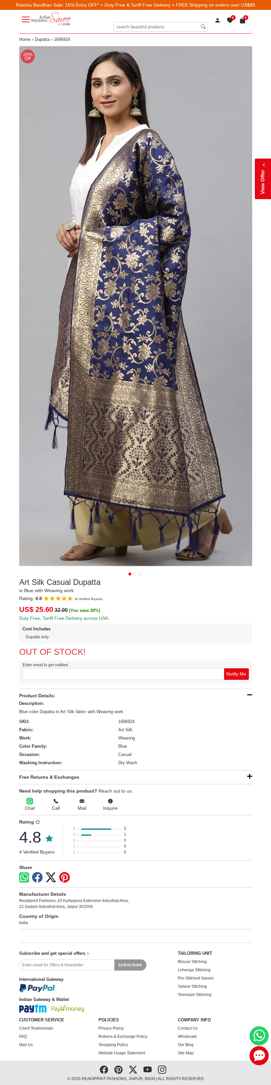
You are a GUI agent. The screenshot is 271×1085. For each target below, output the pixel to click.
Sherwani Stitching (195, 994)
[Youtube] (147, 1069)
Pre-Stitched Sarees (196, 978)
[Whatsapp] (24, 877)
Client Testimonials (36, 1028)
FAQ (23, 1036)
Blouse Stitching (192, 961)
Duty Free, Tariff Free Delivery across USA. (64, 618)
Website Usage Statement (121, 1053)
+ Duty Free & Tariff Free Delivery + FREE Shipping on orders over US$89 (177, 5)
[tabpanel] (135, 306)
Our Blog (186, 1044)
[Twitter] (51, 878)
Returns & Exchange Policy (122, 1036)
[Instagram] (162, 1069)
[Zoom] (135, 306)
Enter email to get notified (45, 665)
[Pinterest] (64, 878)
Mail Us (26, 1044)
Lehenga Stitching (194, 970)
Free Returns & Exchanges (49, 777)
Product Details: (37, 695)
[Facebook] (37, 878)
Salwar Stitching (192, 986)
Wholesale (187, 1036)
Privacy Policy (111, 1028)
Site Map (186, 1053)
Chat (30, 808)
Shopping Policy (113, 1044)
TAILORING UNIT (195, 953)
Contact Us (188, 1028)
